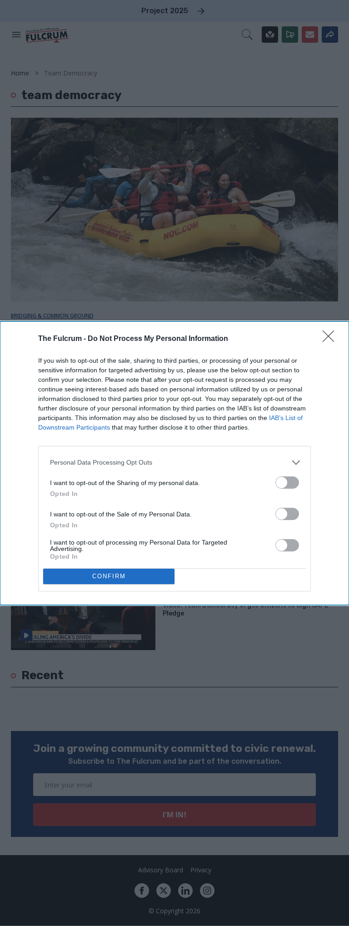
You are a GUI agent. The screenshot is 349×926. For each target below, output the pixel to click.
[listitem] (174, 462)
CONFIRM (109, 576)
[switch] (287, 482)
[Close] (331, 339)
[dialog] (174, 463)
